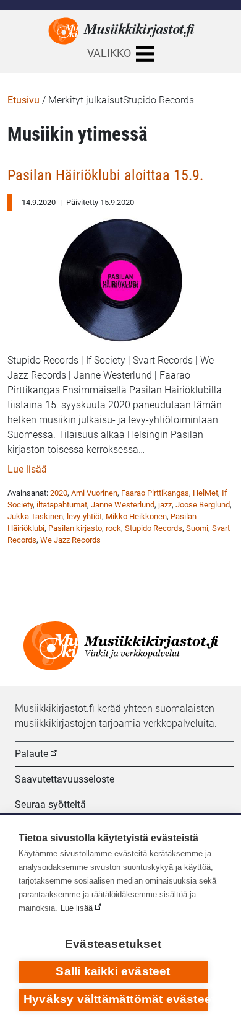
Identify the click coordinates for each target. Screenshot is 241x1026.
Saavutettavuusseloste (64, 779)
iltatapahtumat (61, 504)
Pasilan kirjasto (75, 528)
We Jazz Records (70, 540)
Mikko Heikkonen (136, 516)
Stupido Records (153, 528)
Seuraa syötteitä (50, 804)
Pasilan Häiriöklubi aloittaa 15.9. (105, 175)
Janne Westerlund (122, 504)
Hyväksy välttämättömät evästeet (115, 999)
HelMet (205, 493)
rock (113, 528)
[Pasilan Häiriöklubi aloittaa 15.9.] (120, 276)
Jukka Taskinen (35, 516)
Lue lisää (27, 469)
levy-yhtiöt (84, 516)
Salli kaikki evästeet (113, 971)
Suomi (197, 528)
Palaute (31, 754)
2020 (58, 493)
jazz (165, 504)
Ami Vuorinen (94, 493)
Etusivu (23, 100)
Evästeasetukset (113, 943)
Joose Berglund (202, 504)
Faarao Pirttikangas (155, 493)
